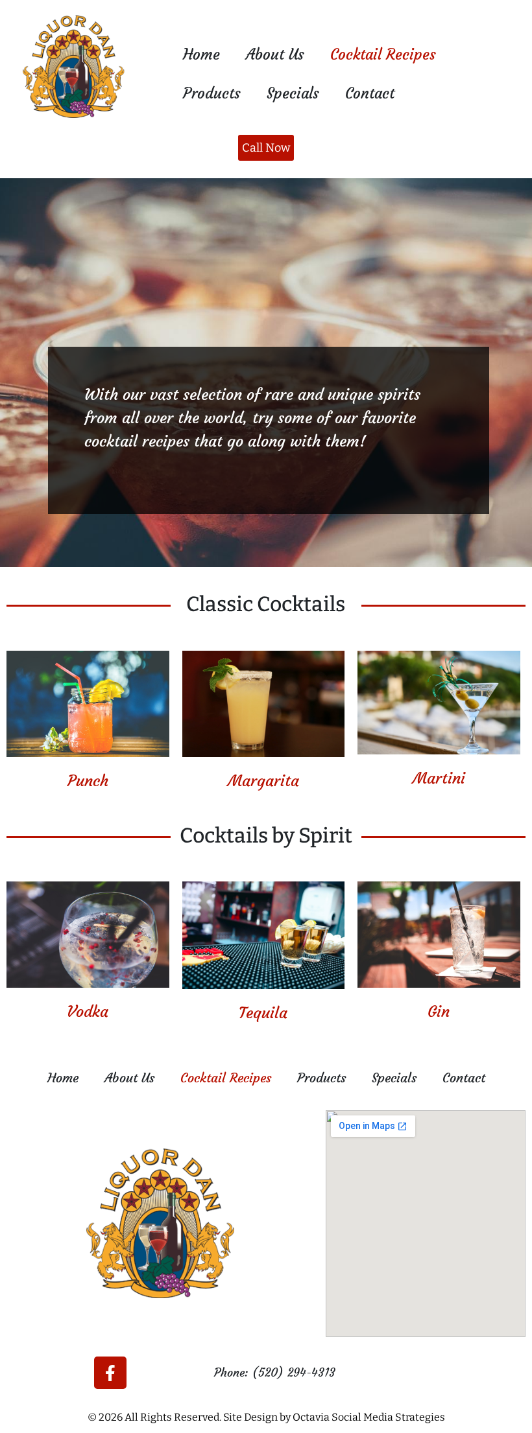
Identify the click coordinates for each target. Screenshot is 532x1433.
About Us (275, 54)
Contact (369, 93)
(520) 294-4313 (293, 1372)
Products (212, 93)
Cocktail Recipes (383, 54)
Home (201, 54)
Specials (293, 93)
